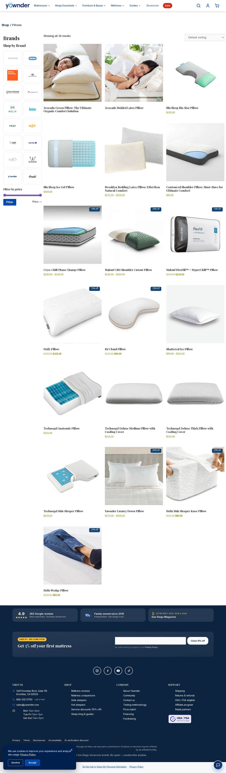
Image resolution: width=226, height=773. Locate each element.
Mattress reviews (80, 690)
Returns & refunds (185, 695)
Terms (26, 740)
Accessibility (54, 740)
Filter (9, 202)
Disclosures (39, 740)
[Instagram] (97, 671)
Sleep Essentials (64, 5)
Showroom (152, 5)
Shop (5, 25)
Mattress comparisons (83, 695)
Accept (32, 762)
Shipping (180, 690)
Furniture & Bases (92, 5)
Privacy (16, 740)
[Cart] (217, 5)
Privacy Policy (151, 647)
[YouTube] (118, 671)
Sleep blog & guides (82, 714)
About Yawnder (131, 690)
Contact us (129, 700)
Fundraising (129, 718)
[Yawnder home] (17, 5)
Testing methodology (135, 704)
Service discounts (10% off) (86, 709)
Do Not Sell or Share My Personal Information (104, 767)
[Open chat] (218, 765)
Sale (167, 5)
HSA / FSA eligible (185, 700)
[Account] (207, 5)
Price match (129, 709)
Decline (15, 762)
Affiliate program (184, 704)
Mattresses (40, 5)
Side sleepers (79, 700)
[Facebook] (108, 671)
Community (129, 695)
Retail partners (183, 709)
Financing (128, 714)
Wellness (116, 5)
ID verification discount (77, 740)
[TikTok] (129, 671)
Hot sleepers (78, 704)
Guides (134, 5)
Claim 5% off (198, 640)
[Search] (198, 5)
